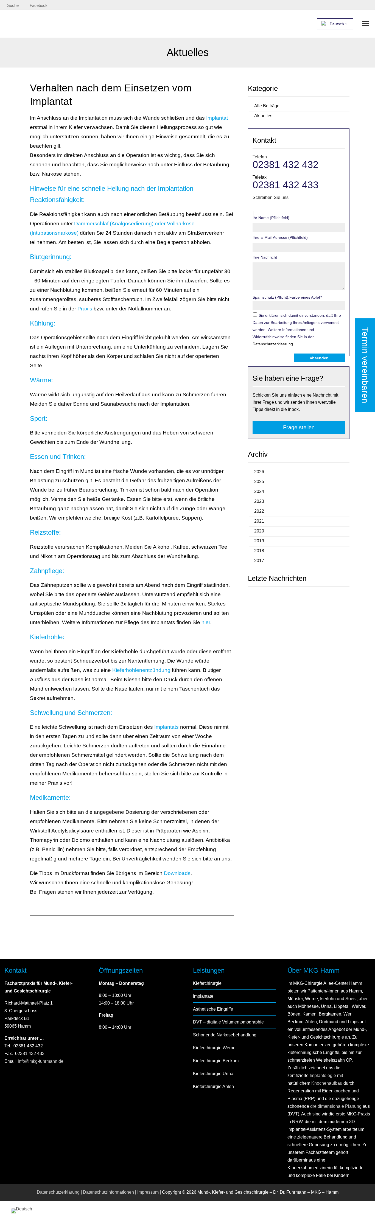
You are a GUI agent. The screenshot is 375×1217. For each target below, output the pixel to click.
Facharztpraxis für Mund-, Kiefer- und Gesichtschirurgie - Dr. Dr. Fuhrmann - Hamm (70, 23)
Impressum (148, 1192)
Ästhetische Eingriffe (213, 1009)
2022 (259, 511)
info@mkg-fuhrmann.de (40, 1061)
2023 (259, 501)
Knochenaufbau (326, 1083)
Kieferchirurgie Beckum (216, 1060)
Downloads (177, 873)
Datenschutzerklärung (58, 1192)
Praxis (84, 309)
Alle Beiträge (266, 105)
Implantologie (322, 1075)
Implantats (167, 727)
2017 (259, 560)
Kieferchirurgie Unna (213, 1073)
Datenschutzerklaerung (273, 344)
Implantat (217, 118)
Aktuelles (263, 115)
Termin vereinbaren (365, 365)
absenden (319, 358)
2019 (259, 541)
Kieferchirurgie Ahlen (213, 1086)
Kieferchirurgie (207, 983)
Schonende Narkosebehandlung (224, 1035)
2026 (259, 471)
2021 (259, 521)
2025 (259, 481)
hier (206, 622)
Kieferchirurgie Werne (214, 1047)
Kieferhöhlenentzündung (141, 670)
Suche (13, 5)
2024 (259, 491)
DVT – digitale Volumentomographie (228, 1022)
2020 (259, 531)
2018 (259, 550)
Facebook (38, 5)
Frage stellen (299, 427)
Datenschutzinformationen (108, 1192)
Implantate (203, 996)
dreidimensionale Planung (336, 1106)
